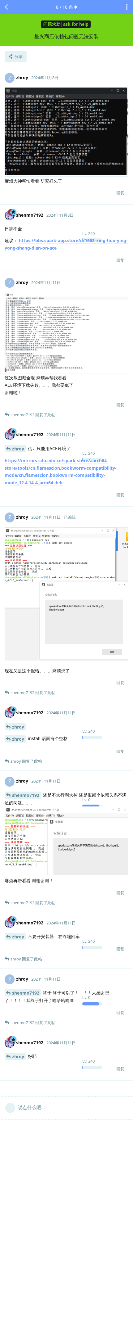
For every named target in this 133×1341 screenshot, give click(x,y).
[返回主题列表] (6, 7)
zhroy (18, 449)
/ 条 (64, 7)
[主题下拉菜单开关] (127, 7)
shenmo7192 (25, 795)
